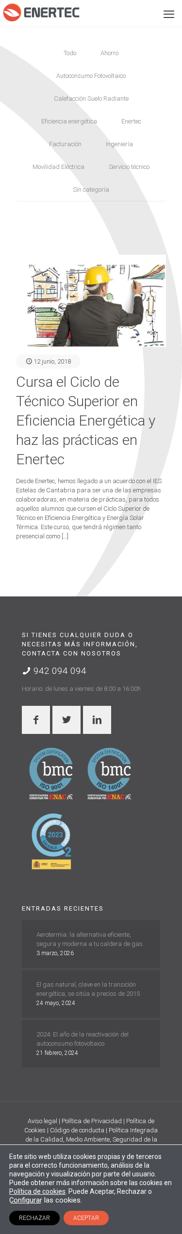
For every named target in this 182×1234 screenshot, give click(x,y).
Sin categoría (91, 189)
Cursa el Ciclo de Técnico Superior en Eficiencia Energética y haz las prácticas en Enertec (85, 420)
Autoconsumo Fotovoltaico (91, 75)
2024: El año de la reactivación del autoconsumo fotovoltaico (82, 1039)
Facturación (65, 144)
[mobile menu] (169, 14)
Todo (70, 53)
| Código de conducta (76, 1130)
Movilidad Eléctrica (58, 166)
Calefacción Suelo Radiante (91, 98)
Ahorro (109, 53)
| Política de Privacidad (91, 1121)
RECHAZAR (34, 1218)
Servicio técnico (129, 166)
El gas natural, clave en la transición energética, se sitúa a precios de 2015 (88, 989)
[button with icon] (36, 720)
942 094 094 (58, 670)
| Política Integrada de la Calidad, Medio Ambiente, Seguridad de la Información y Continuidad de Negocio (91, 1139)
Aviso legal (43, 1121)
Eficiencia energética (69, 121)
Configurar (25, 1200)
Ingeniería (119, 144)
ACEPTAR (86, 1218)
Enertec (131, 121)
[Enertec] (41, 12)
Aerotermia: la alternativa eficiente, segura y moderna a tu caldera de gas (89, 939)
